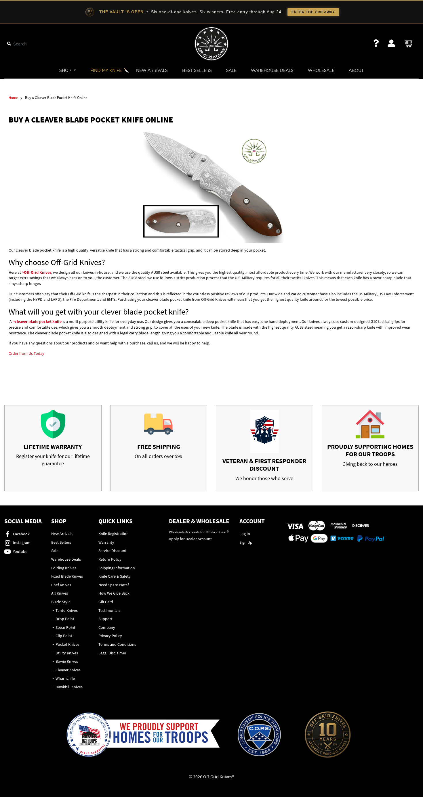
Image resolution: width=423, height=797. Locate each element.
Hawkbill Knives (69, 686)
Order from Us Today (26, 353)
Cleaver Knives (68, 670)
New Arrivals (152, 70)
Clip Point (64, 635)
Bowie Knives (67, 661)
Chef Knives (61, 584)
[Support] (376, 43)
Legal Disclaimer (112, 653)
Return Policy (109, 559)
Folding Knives (63, 567)
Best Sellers (197, 70)
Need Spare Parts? (113, 584)
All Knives (59, 593)
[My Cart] (410, 43)
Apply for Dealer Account (190, 538)
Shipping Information (116, 567)
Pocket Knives (67, 644)
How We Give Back (113, 593)
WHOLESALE (321, 70)
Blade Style (60, 601)
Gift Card (105, 601)
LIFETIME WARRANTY (53, 446)
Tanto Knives (67, 610)
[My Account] (391, 43)
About (356, 70)
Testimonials (109, 610)
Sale (231, 70)
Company (106, 627)
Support (105, 618)
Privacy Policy (110, 635)
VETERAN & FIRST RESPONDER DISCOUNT (264, 464)
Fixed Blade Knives (67, 576)
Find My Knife (106, 70)
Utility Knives (67, 653)
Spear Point (65, 627)
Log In (244, 533)
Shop (66, 70)
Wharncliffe (65, 678)
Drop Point (65, 618)
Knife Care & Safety (114, 576)
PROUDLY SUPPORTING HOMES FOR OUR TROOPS (370, 450)
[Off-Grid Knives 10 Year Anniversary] (328, 734)
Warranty (106, 542)
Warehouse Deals (272, 70)
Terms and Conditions (117, 644)
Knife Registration (113, 533)
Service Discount (112, 550)
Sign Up (245, 542)
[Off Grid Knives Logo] (211, 43)
